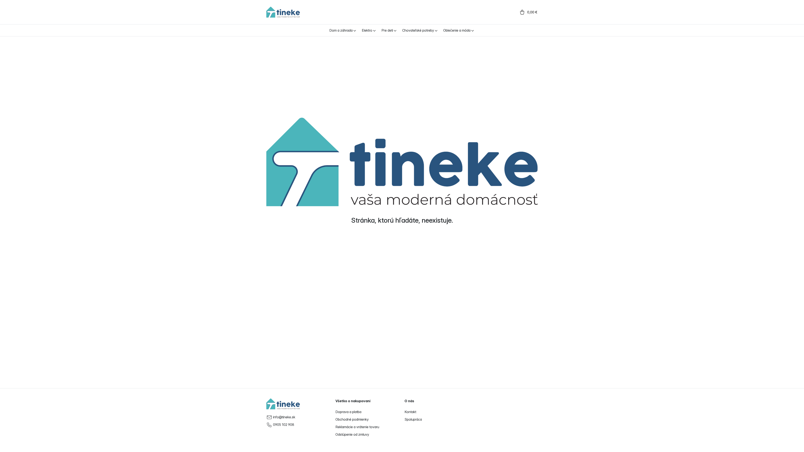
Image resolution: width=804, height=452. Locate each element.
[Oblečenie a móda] (472, 30)
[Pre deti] (395, 30)
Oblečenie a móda (456, 30)
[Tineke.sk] (283, 403)
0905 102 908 (283, 424)
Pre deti (387, 30)
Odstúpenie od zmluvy (352, 434)
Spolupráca (413, 419)
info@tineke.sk (284, 417)
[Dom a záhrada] (355, 30)
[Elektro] (374, 30)
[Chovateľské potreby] (436, 30)
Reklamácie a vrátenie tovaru (357, 427)
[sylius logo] (283, 12)
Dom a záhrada (341, 30)
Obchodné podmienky (352, 419)
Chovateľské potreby (418, 30)
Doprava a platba (348, 412)
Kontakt (410, 412)
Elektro (367, 30)
